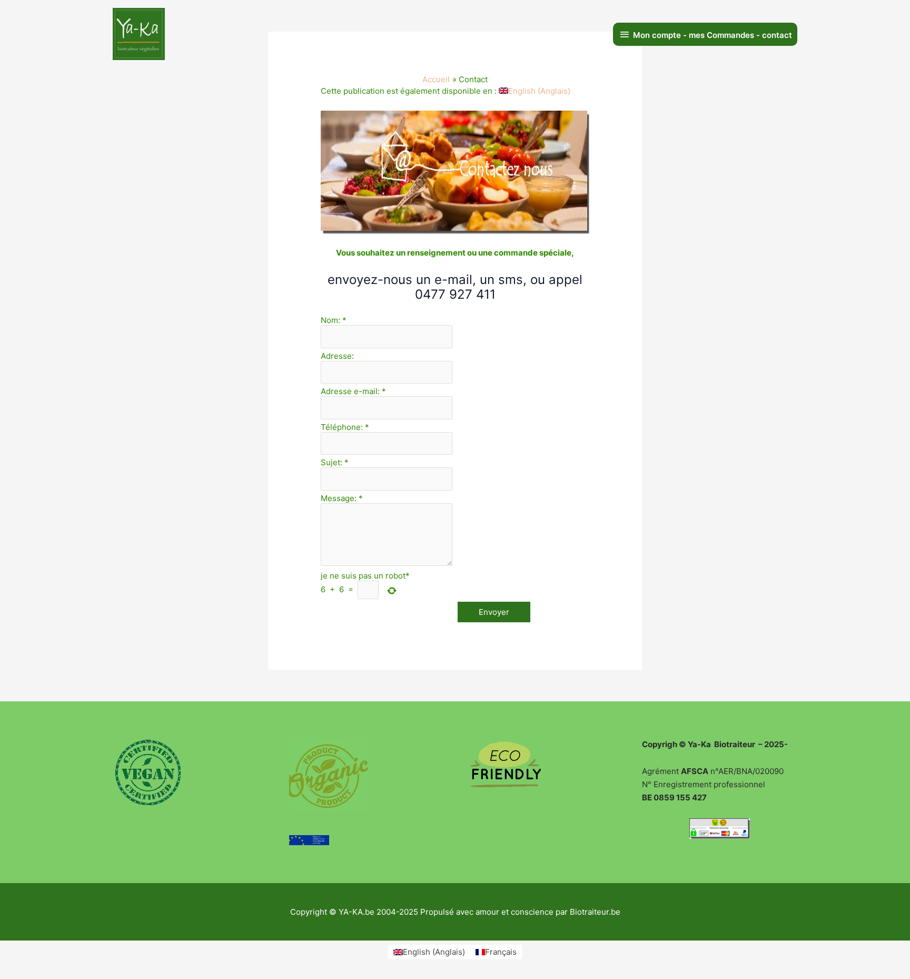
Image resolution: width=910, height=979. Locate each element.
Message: (342, 498)
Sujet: (335, 462)
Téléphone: (345, 427)
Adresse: (337, 356)
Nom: (334, 320)
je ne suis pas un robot (365, 576)
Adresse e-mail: (353, 391)
